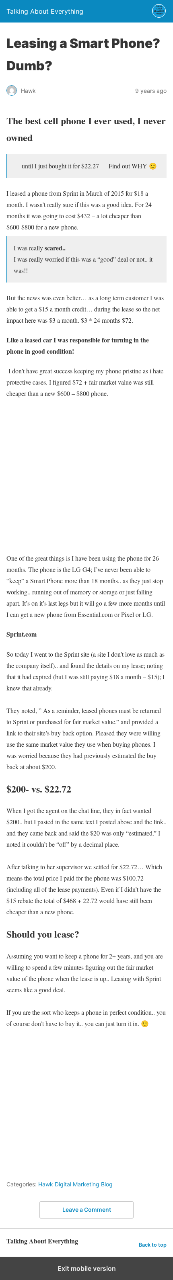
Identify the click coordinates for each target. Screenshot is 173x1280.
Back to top (153, 1245)
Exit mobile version (87, 1268)
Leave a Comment (86, 1209)
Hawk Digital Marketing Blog (75, 1184)
